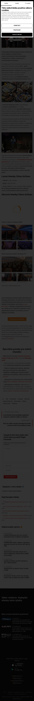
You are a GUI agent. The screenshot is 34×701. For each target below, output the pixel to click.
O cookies (27, 3)
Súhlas (6, 3)
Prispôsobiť (17, 30)
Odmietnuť (17, 25)
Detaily (17, 3)
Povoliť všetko (17, 34)
